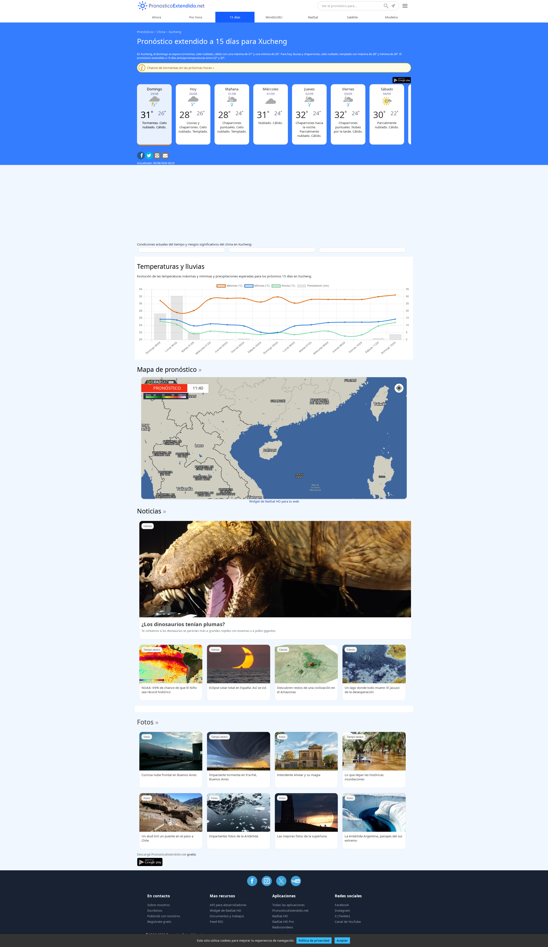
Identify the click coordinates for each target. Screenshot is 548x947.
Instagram (342, 910)
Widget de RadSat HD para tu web (274, 501)
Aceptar (342, 940)
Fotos (145, 722)
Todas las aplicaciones (288, 905)
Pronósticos (145, 32)
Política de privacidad (314, 940)
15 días (234, 17)
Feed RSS (216, 921)
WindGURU (274, 17)
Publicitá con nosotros (163, 916)
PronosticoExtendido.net (290, 910)
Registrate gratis (159, 921)
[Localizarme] (393, 6)
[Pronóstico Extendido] (171, 6)
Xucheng (175, 32)
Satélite (352, 17)
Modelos (391, 17)
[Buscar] (386, 6)
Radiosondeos (282, 927)
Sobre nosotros (158, 905)
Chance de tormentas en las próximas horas (180, 68)
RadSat (313, 17)
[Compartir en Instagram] (157, 155)
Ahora (156, 17)
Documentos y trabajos (227, 916)
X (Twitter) (342, 916)
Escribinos (154, 910)
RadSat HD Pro (283, 921)
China (161, 32)
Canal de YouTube (348, 921)
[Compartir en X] (149, 155)
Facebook (342, 905)
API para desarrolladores (228, 905)
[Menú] (405, 6)
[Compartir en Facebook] (141, 155)
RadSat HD (280, 916)
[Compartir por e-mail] (165, 155)
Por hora (195, 17)
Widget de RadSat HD (225, 910)
